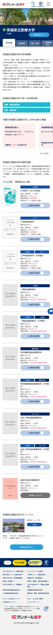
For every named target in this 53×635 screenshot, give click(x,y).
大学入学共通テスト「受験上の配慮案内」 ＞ (38, 585)
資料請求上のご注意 (22, 181)
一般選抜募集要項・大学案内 (32, 320)
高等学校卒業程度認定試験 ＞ (12, 590)
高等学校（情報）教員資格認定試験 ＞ (38, 594)
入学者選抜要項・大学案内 (31, 255)
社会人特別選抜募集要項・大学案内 (34, 450)
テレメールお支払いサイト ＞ (12, 599)
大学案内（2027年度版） (31, 190)
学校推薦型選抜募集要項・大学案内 (34, 384)
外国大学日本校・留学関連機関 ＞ (13, 578)
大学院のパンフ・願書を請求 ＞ (37, 575)
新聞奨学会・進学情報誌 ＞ (35, 578)
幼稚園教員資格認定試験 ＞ (35, 590)
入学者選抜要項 (27, 221)
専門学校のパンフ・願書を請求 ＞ (13, 575)
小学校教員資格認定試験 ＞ (11, 593)
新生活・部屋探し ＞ (9, 581)
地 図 (34, 524)
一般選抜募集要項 (28, 289)
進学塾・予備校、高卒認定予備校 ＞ (38, 581)
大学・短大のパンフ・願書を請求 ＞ (14, 571)
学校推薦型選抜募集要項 (30, 352)
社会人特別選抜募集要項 (30, 417)
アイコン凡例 (7, 181)
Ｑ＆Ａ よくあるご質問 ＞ (35, 599)
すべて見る (44, 153)
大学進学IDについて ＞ (10, 602)
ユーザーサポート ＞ (33, 602)
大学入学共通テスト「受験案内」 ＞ (14, 584)
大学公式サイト (39, 35)
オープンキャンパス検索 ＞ (35, 571)
